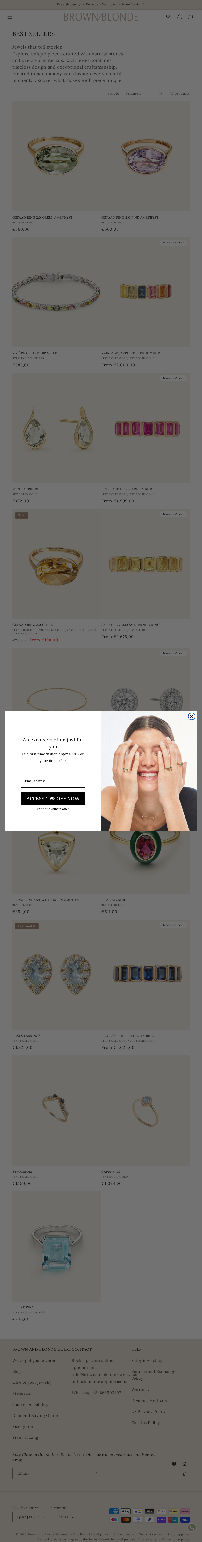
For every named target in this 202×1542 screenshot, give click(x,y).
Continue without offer (53, 809)
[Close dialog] (191, 716)
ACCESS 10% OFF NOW (53, 798)
